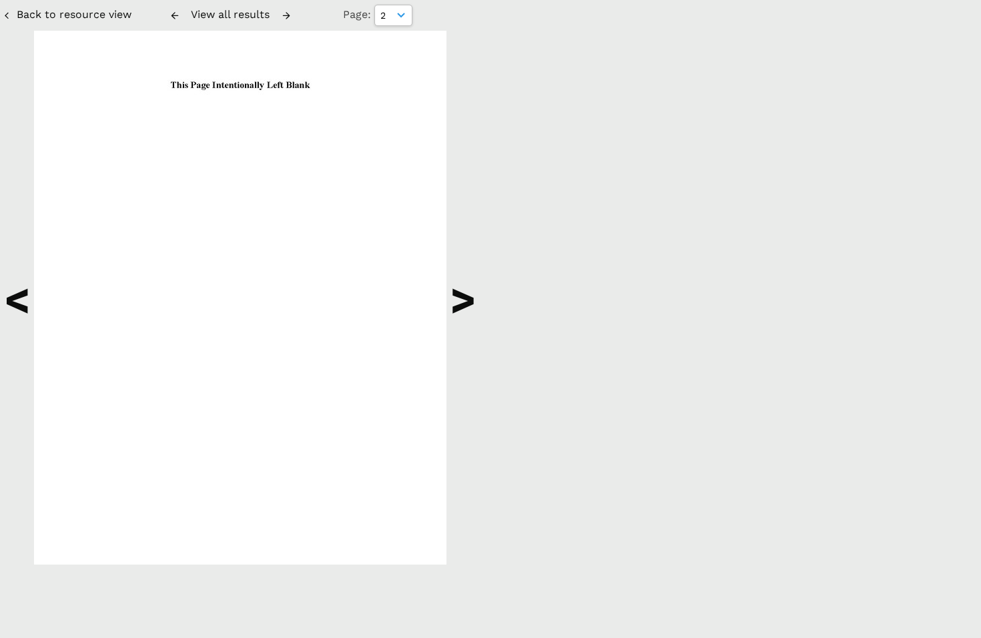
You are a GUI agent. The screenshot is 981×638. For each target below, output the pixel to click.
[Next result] (286, 15)
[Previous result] (175, 15)
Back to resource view (74, 14)
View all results (230, 14)
